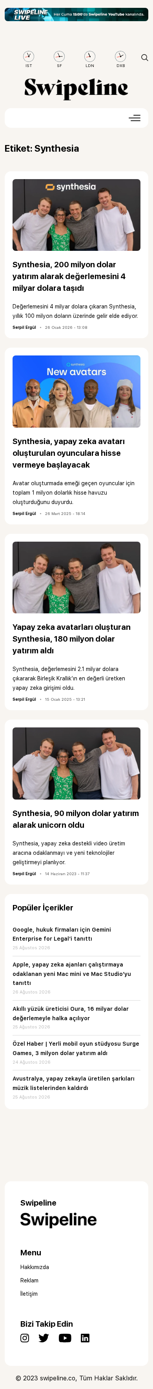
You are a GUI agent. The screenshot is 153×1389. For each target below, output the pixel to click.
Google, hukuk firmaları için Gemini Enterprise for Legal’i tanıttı (62, 934)
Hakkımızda (34, 1267)
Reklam (29, 1280)
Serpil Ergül (24, 327)
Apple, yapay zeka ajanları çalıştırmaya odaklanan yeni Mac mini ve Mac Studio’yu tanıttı (72, 973)
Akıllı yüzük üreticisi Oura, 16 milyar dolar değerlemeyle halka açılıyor (71, 1013)
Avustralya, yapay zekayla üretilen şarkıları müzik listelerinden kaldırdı (74, 1083)
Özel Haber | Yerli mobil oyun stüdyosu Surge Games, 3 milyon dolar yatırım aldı (76, 1048)
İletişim (29, 1294)
